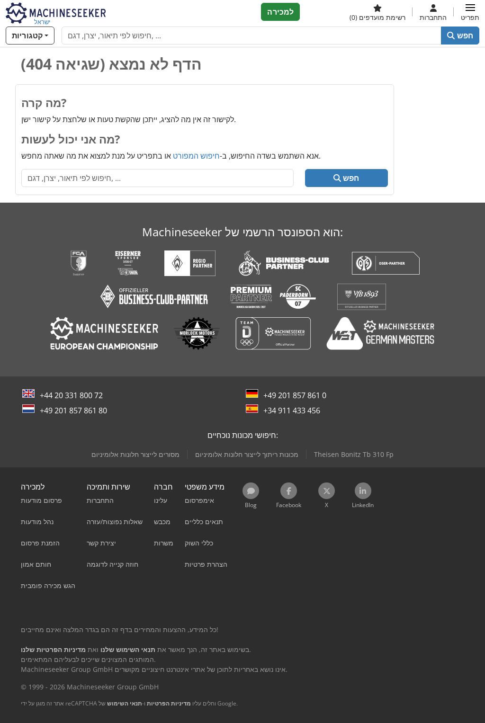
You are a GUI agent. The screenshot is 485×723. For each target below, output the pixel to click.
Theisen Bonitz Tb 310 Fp (354, 454)
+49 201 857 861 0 (294, 395)
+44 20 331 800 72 (71, 395)
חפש (464, 35)
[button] (470, 12)
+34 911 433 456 (291, 410)
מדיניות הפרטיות (169, 703)
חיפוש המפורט (196, 156)
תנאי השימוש (124, 703)
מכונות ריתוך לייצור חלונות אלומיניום (246, 454)
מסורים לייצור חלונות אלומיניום (135, 454)
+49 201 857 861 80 (73, 410)
